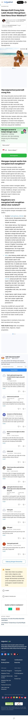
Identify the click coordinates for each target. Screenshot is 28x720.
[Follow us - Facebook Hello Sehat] (2, 654)
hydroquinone (14, 216)
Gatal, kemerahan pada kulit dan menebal (15, 468)
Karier (15, 676)
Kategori (3, 659)
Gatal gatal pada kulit (12, 543)
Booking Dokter (5, 662)
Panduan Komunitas (6, 684)
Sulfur (6, 255)
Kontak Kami (17, 678)
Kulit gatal (9, 527)
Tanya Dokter (14, 370)
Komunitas (17, 662)
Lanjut (4, 388)
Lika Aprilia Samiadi (12, 25)
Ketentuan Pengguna (6, 670)
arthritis (7, 279)
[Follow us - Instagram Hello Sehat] (5, 654)
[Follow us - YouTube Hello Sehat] (15, 654)
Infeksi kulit (10, 451)
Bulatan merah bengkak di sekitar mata (16, 432)
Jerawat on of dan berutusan (14, 414)
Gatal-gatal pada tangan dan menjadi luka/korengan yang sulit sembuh (16, 377)
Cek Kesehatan (18, 659)
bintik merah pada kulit (13, 396)
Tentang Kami (17, 670)
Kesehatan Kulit (4, 6)
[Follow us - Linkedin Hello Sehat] (8, 654)
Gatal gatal (10, 509)
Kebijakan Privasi (5, 673)
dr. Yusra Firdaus (22, 20)
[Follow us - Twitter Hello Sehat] (11, 654)
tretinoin (21, 216)
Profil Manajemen (18, 673)
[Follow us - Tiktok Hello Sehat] (18, 654)
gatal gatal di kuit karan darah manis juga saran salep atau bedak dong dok (16, 488)
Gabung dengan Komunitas (14, 561)
